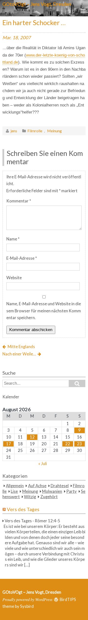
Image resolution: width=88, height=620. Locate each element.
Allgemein (15, 485)
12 (32, 437)
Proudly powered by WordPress (27, 599)
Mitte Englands (21, 346)
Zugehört (49, 496)
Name (13, 239)
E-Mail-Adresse (21, 258)
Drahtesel (60, 485)
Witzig (30, 496)
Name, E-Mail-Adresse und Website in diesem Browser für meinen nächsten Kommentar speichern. (43, 310)
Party (71, 491)
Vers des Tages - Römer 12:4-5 (32, 520)
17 (8, 443)
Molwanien (52, 491)
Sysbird (27, 606)
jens (14, 130)
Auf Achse (37, 485)
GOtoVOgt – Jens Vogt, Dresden (36, 4)
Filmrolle (34, 130)
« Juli (42, 463)
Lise (14, 491)
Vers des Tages (23, 509)
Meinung (54, 130)
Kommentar (18, 201)
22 (67, 443)
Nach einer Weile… (19, 354)
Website (14, 277)
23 (79, 443)
